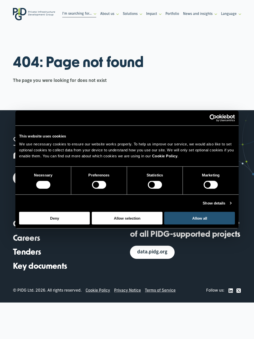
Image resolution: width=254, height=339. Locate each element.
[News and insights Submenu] (215, 14)
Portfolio (172, 14)
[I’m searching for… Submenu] (94, 14)
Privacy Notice (127, 291)
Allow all (199, 218)
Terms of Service (160, 291)
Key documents (40, 267)
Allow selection (127, 218)
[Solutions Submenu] (140, 14)
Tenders (27, 253)
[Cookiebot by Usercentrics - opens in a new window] (213, 118)
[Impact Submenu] (159, 14)
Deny (54, 218)
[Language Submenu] (239, 14)
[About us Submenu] (116, 14)
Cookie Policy (98, 291)
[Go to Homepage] (34, 14)
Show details (214, 203)
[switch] (99, 185)
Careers (26, 239)
